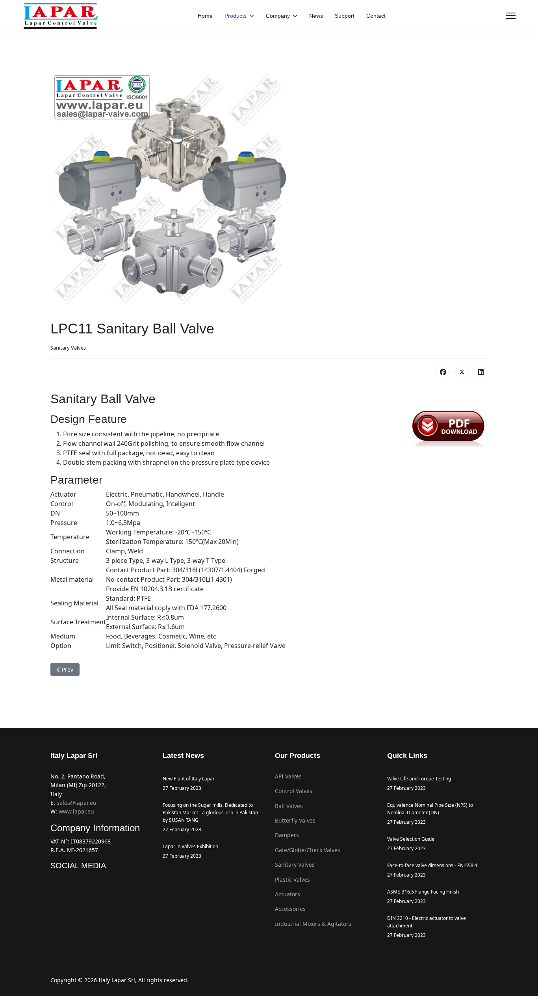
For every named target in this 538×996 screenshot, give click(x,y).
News (316, 16)
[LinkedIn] (481, 371)
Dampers (287, 835)
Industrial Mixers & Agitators (313, 923)
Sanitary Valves (68, 347)
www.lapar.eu (76, 811)
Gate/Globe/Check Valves (307, 850)
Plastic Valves (292, 879)
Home (205, 16)
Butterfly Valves (295, 820)
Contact (376, 16)
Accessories (290, 908)
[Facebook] (443, 371)
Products (235, 16)
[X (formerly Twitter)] (462, 371)
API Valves (288, 776)
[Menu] (511, 16)
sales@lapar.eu (76, 802)
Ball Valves (289, 806)
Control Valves (293, 791)
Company (278, 16)
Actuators (287, 894)
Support (344, 16)
